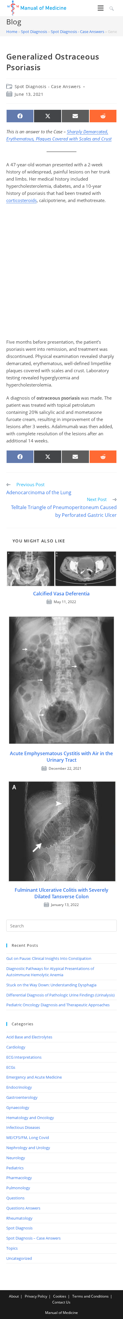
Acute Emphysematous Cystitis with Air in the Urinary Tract (61, 756)
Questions (15, 1198)
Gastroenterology (22, 1097)
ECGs (10, 1067)
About (14, 1296)
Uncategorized (19, 1258)
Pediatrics (15, 1168)
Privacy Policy (36, 1296)
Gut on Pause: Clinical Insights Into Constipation (48, 958)
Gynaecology (17, 1107)
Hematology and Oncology (30, 1117)
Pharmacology (19, 1177)
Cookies (59, 1296)
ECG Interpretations (23, 1057)
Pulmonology (18, 1187)
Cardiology (15, 1047)
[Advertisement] (61, 271)
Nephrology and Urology (28, 1147)
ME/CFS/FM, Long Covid (27, 1137)
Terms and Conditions (90, 1296)
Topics (12, 1248)
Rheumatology (19, 1218)
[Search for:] (111, 8)
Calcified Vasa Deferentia (61, 593)
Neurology (15, 1157)
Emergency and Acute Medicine (34, 1077)
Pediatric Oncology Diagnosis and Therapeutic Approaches (58, 1004)
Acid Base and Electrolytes (29, 1037)
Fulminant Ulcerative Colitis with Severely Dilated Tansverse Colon (61, 893)
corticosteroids (21, 200)
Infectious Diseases (23, 1127)
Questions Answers (23, 1208)
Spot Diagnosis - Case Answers (77, 31)
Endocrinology (19, 1087)
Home (11, 31)
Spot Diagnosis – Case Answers (33, 1238)
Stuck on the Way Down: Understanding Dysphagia (51, 985)
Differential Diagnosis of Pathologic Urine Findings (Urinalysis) (60, 995)
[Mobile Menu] (101, 8)
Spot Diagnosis (34, 31)
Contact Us (61, 1302)
